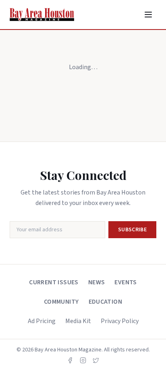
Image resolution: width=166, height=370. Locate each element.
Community (61, 301)
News (96, 282)
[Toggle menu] (148, 14)
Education (105, 301)
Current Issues (54, 282)
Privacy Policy (120, 321)
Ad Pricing (42, 321)
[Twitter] (96, 360)
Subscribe (132, 230)
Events (125, 282)
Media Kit (78, 321)
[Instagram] (83, 360)
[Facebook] (70, 360)
